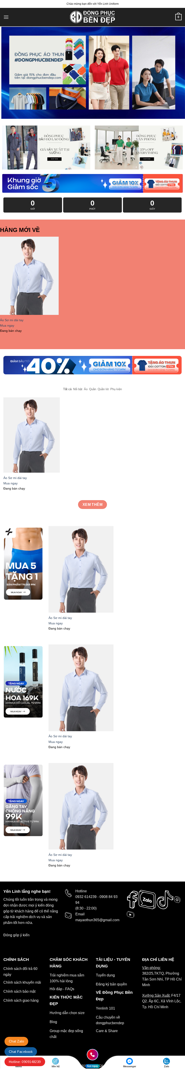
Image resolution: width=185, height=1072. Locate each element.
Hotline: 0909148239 (25, 1062)
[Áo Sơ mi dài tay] (29, 276)
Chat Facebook (21, 1052)
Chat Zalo (16, 1041)
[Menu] (6, 17)
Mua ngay (7, 325)
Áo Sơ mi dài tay (11, 320)
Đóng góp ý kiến (16, 935)
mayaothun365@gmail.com (97, 920)
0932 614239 (86, 897)
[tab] (67, 389)
